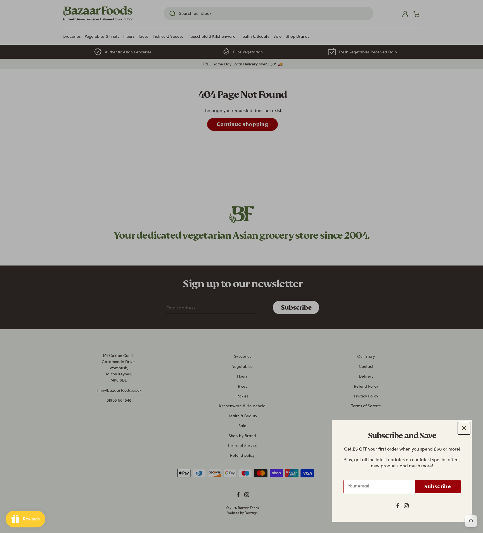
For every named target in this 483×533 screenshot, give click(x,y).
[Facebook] (397, 505)
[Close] (464, 428)
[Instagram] (406, 505)
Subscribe (437, 486)
